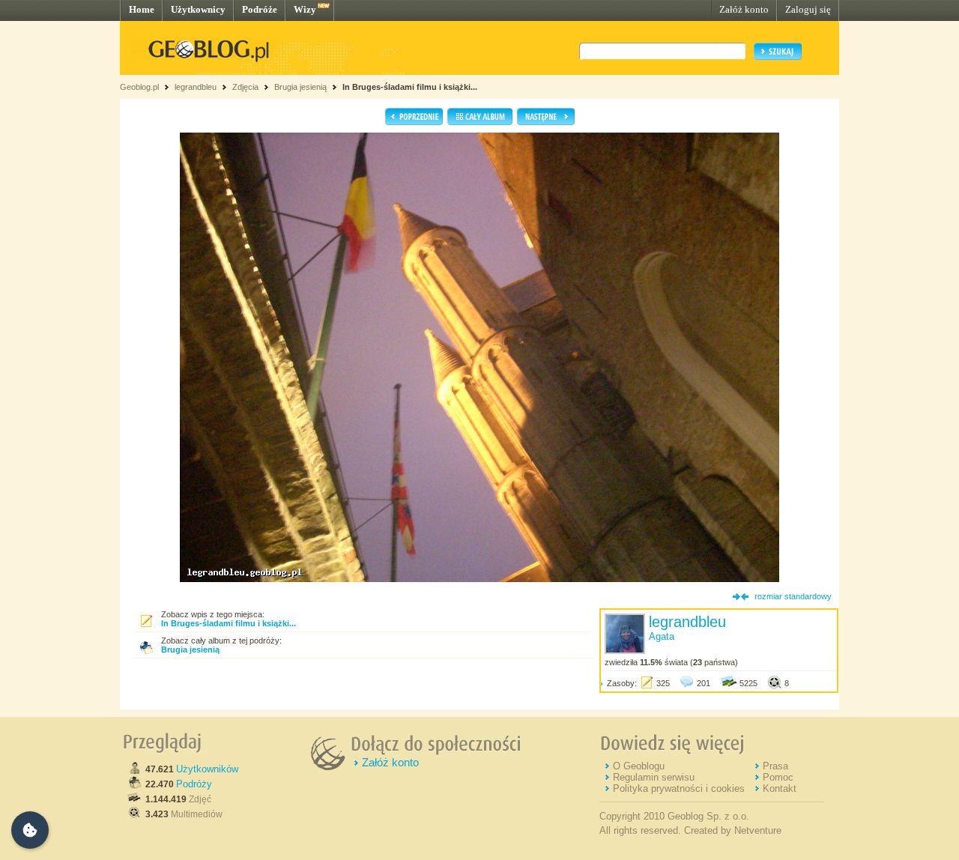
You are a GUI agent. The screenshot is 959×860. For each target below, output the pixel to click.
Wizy (305, 9)
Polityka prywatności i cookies (679, 788)
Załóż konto (744, 9)
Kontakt (779, 788)
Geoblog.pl (139, 86)
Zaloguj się (808, 9)
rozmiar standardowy (793, 596)
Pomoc (778, 777)
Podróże (259, 9)
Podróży (194, 784)
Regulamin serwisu (654, 777)
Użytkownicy (198, 9)
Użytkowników (207, 769)
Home (141, 9)
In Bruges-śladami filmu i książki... (409, 86)
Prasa (775, 766)
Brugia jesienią (300, 86)
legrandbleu (196, 86)
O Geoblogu (639, 766)
